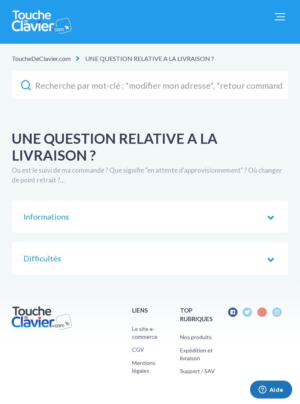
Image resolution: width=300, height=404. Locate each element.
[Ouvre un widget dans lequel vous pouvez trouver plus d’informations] (271, 390)
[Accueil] (41, 22)
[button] (279, 16)
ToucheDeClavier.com (41, 58)
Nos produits (196, 337)
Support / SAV (197, 371)
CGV (138, 349)
